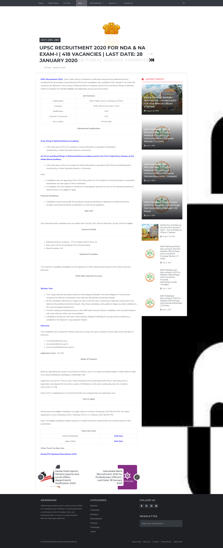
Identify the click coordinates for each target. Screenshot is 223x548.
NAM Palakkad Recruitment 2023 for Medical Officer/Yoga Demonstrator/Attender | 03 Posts (171, 301)
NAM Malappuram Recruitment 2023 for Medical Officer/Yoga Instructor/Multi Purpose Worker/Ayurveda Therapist (160, 170)
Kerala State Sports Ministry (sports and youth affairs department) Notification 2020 (67, 477)
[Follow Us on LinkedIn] (156, 506)
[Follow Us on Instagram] (151, 506)
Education (94, 514)
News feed (136, 542)
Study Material (95, 3)
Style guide (178, 542)
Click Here (118, 436)
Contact (156, 542)
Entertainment (96, 519)
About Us (112, 3)
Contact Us (128, 3)
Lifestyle (93, 523)
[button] (184, 3)
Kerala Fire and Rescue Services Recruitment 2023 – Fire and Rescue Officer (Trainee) (171, 228)
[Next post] (137, 477)
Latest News (53, 3)
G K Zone (67, 3)
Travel (92, 531)
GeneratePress (71, 542)
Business (94, 506)
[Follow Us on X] (146, 506)
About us (146, 542)
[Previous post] (40, 477)
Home (40, 3)
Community (94, 510)
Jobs (80, 3)
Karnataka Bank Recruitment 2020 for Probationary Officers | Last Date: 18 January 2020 (109, 477)
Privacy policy (166, 542)
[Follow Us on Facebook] (141, 506)
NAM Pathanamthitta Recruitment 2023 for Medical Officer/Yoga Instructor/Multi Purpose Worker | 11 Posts (159, 135)
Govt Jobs (47, 40)
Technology (95, 527)
